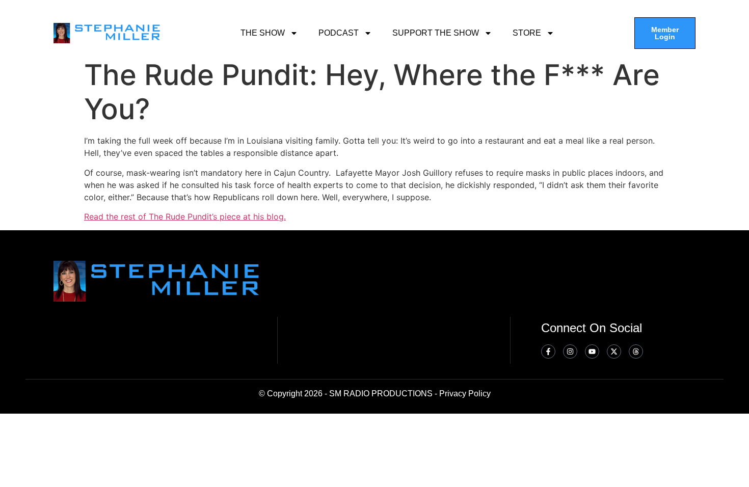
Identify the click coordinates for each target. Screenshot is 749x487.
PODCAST (338, 33)
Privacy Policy (465, 393)
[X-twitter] (614, 351)
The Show (262, 33)
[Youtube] (592, 351)
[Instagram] (570, 351)
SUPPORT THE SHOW (435, 33)
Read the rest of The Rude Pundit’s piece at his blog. (185, 216)
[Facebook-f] (548, 351)
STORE (527, 33)
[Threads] (636, 351)
